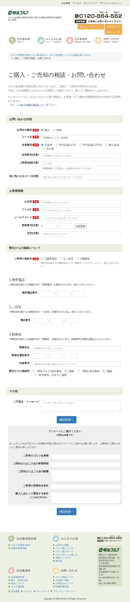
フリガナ (30, 209)
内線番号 (24, 363)
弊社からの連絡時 (19, 371)
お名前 (31, 201)
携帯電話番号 (29, 292)
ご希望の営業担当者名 (36, 485)
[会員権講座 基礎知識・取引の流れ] (78, 40)
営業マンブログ (63, 557)
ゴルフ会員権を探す (21, 545)
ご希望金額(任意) (29, 162)
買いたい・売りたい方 (91, 26)
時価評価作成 (62, 586)
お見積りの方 (113, 26)
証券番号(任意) (30, 154)
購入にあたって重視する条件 (32, 495)
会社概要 (65, 3)
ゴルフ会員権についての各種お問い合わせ (70, 55)
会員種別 (30, 144)
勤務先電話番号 (20, 355)
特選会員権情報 (18, 548)
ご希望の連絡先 (26, 258)
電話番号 (25, 320)
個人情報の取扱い (31, 105)
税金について (17, 583)
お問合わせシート (64, 583)
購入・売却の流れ (20, 580)
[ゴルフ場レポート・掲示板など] (50, 40)
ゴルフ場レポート (64, 551)
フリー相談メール (64, 577)
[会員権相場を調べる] (21, 40)
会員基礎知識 (17, 577)
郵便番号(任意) (30, 225)
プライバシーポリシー (110, 3)
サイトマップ (90, 3)
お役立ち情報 (62, 545)
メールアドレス (26, 217)
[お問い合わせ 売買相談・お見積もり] (107, 40)
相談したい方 (113, 32)
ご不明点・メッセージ (26, 401)
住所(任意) (33, 233)
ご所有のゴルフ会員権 (36, 455)
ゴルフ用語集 (17, 586)
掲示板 (58, 561)
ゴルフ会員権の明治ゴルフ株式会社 (28, 55)
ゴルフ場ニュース (64, 548)
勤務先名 (24, 347)
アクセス (76, 3)
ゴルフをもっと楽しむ (66, 554)
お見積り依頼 (62, 580)
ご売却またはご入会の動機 (33, 471)
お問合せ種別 (27, 130)
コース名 (30, 136)
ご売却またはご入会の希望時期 (31, 463)
